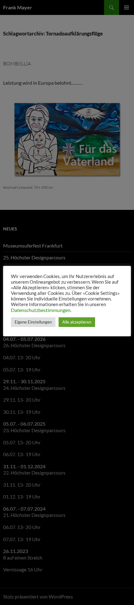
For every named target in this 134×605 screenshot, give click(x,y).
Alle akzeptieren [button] (76, 321)
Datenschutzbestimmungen (40, 310)
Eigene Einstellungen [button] (33, 321)
